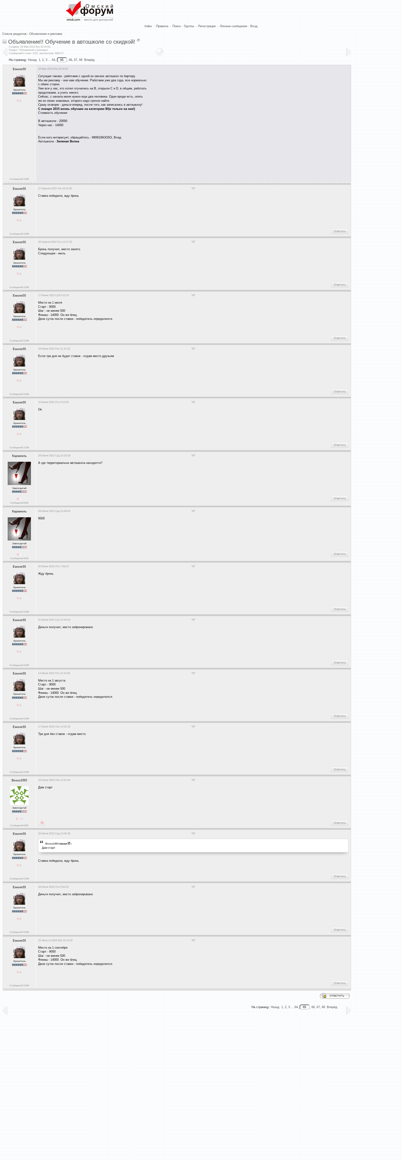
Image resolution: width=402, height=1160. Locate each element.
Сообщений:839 (19, 502)
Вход (254, 26)
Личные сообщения (233, 26)
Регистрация (207, 26)
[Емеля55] (42, 823)
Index (148, 26)
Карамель (19, 456)
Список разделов (14, 34)
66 (70, 60)
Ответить (340, 231)
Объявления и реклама (45, 34)
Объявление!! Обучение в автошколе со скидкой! (71, 42)
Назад (32, 60)
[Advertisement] (123, 161)
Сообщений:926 (19, 825)
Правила (162, 26)
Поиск (176, 26)
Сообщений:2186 (19, 179)
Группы (189, 26)
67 (75, 60)
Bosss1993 (19, 780)
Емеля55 (19, 69)
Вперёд (89, 60)
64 (53, 60)
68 (80, 60)
